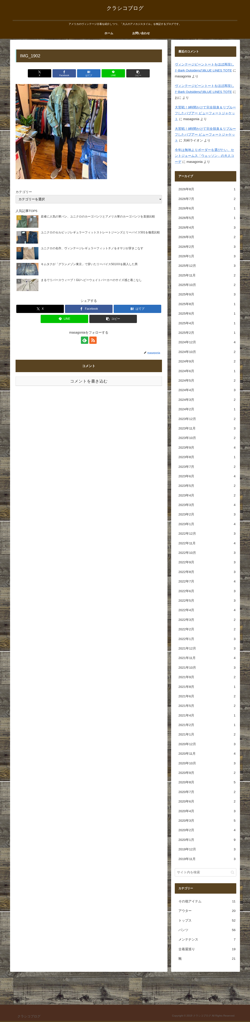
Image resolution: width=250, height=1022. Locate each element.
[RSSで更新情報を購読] (93, 340)
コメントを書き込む (89, 381)
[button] (138, 73)
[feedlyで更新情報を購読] (84, 340)
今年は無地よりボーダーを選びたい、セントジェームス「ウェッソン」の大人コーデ (204, 156)
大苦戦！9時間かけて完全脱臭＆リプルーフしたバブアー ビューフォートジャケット (205, 113)
